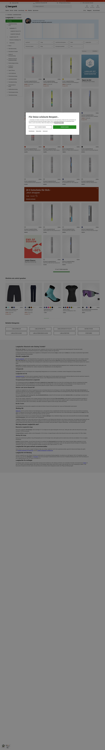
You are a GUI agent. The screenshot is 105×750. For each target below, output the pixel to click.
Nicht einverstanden (40, 127)
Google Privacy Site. (59, 122)
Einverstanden (65, 127)
